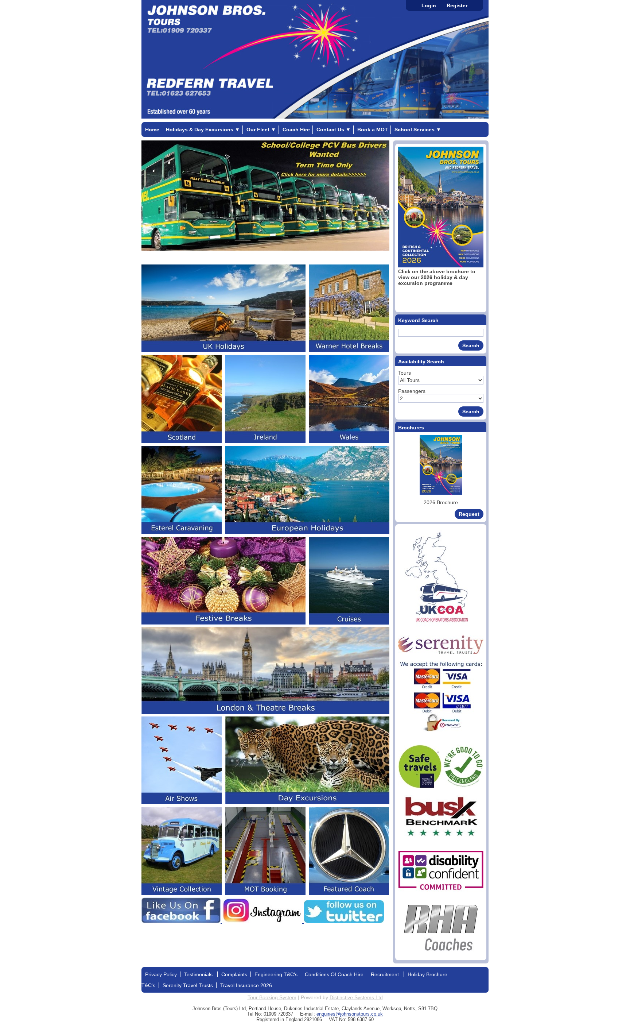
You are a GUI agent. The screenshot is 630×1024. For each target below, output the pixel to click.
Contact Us (333, 129)
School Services (417, 129)
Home (152, 129)
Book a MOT (372, 129)
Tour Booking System (272, 997)
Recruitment (385, 974)
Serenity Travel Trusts (188, 985)
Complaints (234, 974)
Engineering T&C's (276, 974)
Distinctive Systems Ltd (356, 997)
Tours (404, 373)
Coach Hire (296, 129)
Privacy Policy (161, 974)
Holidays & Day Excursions (203, 129)
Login (428, 5)
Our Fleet (261, 129)
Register (457, 5)
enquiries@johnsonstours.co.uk (349, 1014)
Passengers (411, 391)
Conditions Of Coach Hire (334, 974)
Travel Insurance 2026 (246, 985)
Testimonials (199, 974)
